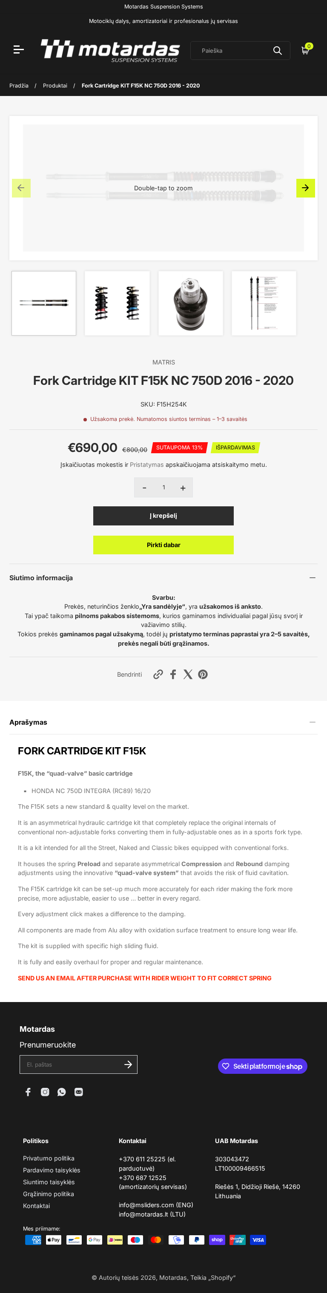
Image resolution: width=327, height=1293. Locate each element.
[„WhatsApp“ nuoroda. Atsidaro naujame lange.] (61, 1092)
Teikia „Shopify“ (212, 1277)
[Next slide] (305, 188)
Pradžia (19, 85)
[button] (163, 188)
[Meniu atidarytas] (19, 50)
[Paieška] (277, 50)
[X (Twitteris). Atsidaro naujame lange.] (188, 674)
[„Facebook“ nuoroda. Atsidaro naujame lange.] (28, 1092)
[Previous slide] (21, 188)
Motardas (173, 1277)
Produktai (55, 85)
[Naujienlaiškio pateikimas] (128, 1064)
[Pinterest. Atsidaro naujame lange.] (203, 674)
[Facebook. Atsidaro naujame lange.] (173, 674)
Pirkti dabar (164, 544)
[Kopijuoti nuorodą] (158, 674)
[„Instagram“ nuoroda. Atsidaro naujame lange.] (45, 1092)
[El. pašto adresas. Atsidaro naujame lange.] (78, 1092)
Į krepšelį (163, 515)
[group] (43, 303)
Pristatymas (147, 464)
